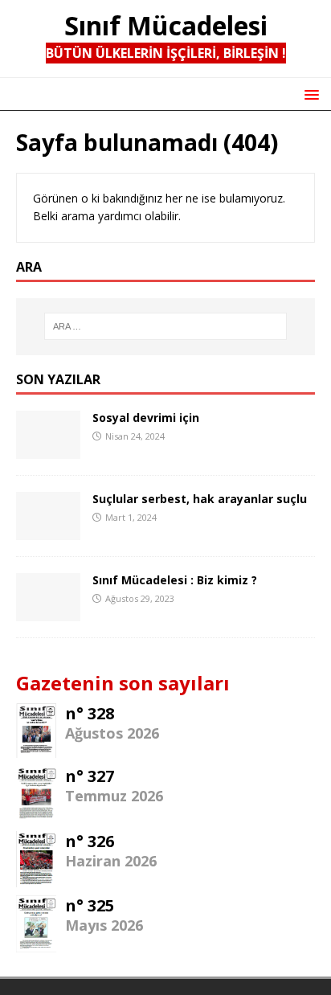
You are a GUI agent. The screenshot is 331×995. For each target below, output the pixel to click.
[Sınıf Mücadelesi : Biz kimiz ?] (48, 611)
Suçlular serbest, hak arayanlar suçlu (199, 498)
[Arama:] (165, 326)
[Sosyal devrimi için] (48, 449)
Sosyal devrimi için (145, 417)
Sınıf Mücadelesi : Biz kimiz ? (174, 580)
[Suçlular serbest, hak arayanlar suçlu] (48, 530)
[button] (309, 93)
